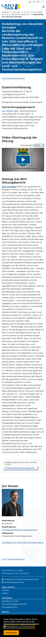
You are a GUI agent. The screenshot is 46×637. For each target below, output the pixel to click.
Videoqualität (27, 145)
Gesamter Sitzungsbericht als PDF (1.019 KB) (21, 470)
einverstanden (11, 633)
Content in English (14, 570)
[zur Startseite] (11, 6)
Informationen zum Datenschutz (20, 627)
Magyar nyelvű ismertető (17, 573)
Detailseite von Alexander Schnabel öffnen (23, 542)
